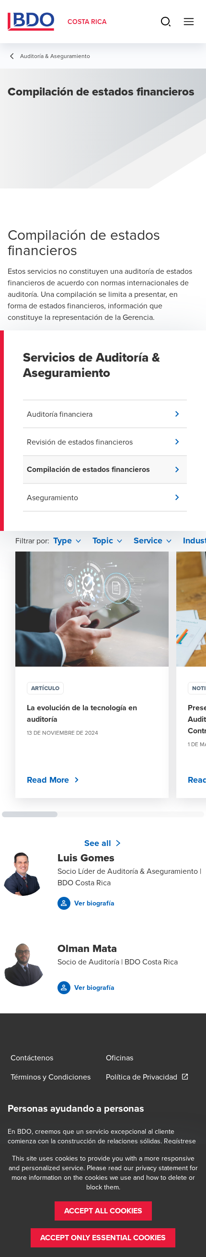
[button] (107, 414)
